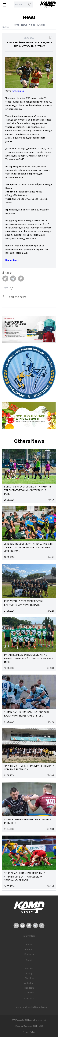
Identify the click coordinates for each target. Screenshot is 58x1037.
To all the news (16, 297)
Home (15, 24)
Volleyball (29, 982)
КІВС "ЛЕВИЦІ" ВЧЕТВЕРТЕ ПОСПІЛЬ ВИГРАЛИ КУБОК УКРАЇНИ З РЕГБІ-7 (24, 603)
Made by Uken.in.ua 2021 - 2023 (29, 1026)
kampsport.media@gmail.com (31, 1007)
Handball (29, 987)
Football (29, 968)
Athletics (29, 992)
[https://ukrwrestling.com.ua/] (29, 372)
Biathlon (29, 978)
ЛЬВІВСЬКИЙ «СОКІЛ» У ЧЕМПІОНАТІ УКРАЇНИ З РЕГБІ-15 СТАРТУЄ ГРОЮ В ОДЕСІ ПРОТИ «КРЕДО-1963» (28, 547)
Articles (41, 24)
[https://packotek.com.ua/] (29, 329)
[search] (30, 4)
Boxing (29, 973)
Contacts (29, 953)
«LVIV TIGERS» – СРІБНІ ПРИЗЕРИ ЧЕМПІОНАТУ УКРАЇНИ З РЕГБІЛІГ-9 (29, 767)
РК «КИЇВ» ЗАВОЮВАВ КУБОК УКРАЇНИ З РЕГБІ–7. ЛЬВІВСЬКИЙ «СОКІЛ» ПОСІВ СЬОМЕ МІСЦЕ (28, 658)
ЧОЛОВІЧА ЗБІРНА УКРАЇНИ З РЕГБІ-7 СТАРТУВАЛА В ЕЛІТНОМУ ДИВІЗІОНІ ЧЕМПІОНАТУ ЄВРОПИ (24, 877)
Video (32, 24)
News (24, 24)
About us (29, 949)
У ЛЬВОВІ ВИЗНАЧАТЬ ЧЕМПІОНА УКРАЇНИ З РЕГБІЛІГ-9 (27, 821)
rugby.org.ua (17, 90)
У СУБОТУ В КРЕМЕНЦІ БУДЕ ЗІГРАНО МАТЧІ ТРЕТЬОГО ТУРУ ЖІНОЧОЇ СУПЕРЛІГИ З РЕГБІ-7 (27, 490)
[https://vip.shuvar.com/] (29, 415)
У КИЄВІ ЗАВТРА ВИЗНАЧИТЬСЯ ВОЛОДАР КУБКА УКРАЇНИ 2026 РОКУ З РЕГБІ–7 (27, 714)
